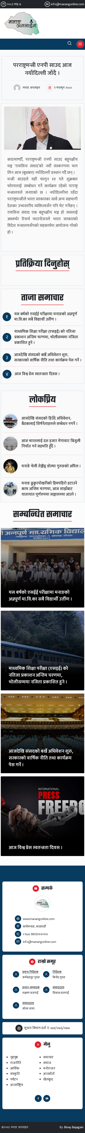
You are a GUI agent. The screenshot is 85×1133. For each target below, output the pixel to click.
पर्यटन (14, 1079)
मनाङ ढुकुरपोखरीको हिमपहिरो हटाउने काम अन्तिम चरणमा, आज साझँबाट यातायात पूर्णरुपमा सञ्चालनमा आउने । (49, 489)
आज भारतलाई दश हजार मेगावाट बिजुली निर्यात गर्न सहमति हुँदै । (51, 444)
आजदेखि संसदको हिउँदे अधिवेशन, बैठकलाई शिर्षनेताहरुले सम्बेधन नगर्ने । (50, 421)
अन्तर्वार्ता (49, 1074)
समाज (47, 1063)
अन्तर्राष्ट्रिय (16, 1085)
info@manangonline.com (67, 4)
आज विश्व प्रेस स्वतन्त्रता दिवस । (37, 374)
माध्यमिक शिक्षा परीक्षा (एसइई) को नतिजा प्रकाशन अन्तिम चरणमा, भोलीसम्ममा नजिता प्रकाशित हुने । (46, 337)
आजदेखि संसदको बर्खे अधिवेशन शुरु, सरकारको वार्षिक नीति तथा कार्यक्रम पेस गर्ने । (48, 358)
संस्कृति (15, 1074)
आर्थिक (14, 1068)
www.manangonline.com (39, 919)
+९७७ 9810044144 (35, 934)
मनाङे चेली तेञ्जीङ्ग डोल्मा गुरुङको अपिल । (51, 466)
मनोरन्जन (49, 1068)
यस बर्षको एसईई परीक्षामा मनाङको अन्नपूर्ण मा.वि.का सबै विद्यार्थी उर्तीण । (45, 317)
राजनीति (15, 1063)
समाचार (48, 1057)
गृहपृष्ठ (14, 1057)
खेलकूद (48, 1079)
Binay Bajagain (73, 1127)
